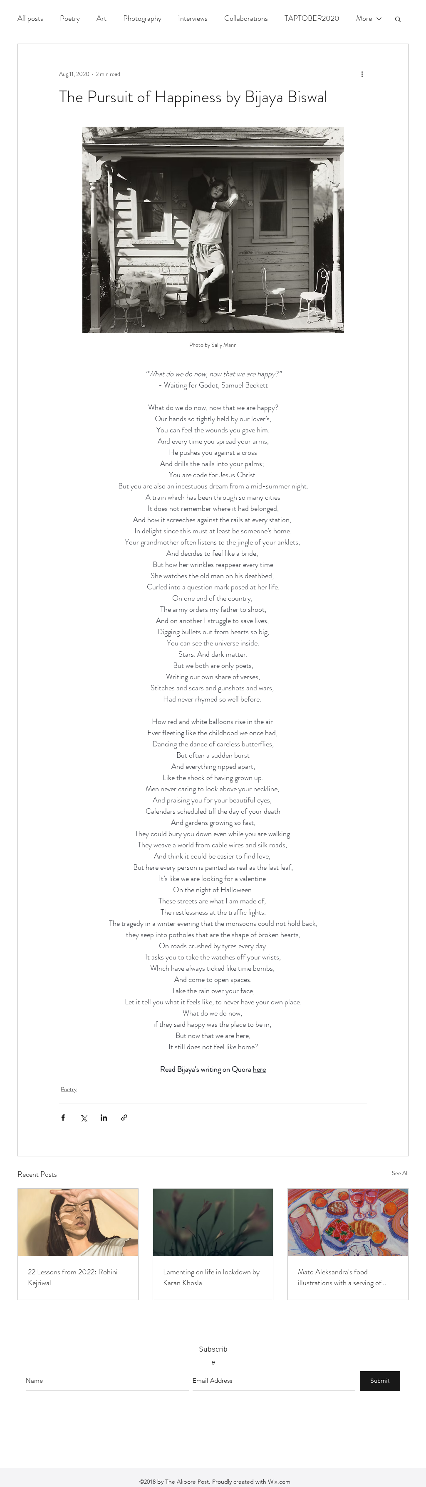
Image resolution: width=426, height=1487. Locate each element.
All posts (30, 18)
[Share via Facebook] (63, 1117)
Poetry (70, 18)
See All (400, 1173)
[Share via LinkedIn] (104, 1117)
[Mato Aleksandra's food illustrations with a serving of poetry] (348, 1222)
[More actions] (362, 74)
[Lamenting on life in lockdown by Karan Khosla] (213, 1222)
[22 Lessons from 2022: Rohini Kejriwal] (78, 1222)
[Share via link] (124, 1117)
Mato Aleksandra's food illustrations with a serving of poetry (339, 1277)
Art (101, 18)
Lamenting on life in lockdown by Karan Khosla (211, 1277)
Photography (142, 18)
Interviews (193, 18)
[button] (398, 18)
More (364, 18)
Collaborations (246, 18)
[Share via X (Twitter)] (83, 1117)
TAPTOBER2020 (312, 18)
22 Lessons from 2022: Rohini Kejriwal (73, 1277)
